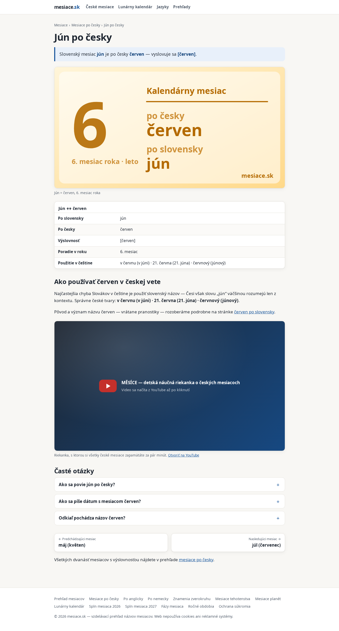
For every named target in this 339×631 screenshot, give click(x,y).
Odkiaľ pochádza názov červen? (92, 518)
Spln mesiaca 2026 (104, 606)
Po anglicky (133, 598)
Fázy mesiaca (172, 606)
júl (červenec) (265, 542)
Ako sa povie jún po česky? (87, 484)
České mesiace (100, 6)
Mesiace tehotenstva (232, 598)
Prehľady (181, 6)
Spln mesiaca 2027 (141, 606)
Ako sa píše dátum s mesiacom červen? (100, 501)
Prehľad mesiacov (69, 598)
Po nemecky (158, 598)
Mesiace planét (268, 598)
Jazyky (163, 6)
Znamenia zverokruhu (192, 598)
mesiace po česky (196, 559)
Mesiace (61, 25)
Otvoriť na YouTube (183, 455)
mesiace (67, 7)
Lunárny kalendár (135, 6)
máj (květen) (77, 542)
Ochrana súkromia (234, 606)
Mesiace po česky (86, 25)
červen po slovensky (254, 312)
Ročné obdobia (201, 606)
